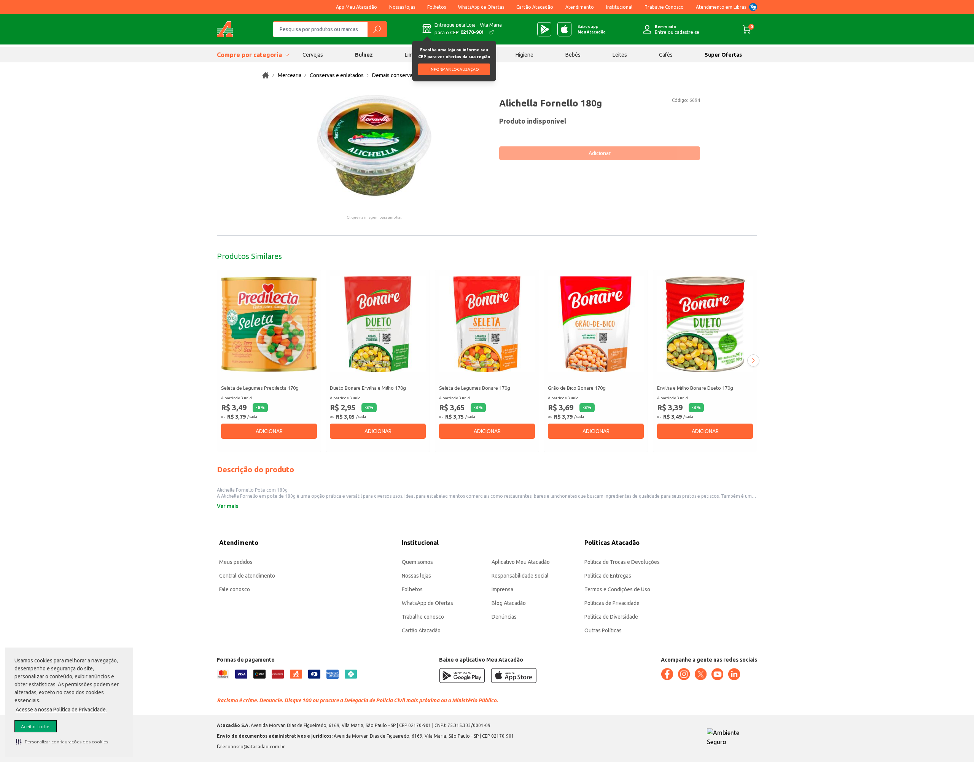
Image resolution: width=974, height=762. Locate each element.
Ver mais (227, 506)
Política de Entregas (607, 576)
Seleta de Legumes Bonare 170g (474, 388)
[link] (265, 75)
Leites (620, 55)
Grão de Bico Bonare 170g (577, 388)
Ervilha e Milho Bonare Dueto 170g (695, 388)
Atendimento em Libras (721, 7)
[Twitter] (700, 674)
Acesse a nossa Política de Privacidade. (61, 709)
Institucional (619, 7)
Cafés (666, 55)
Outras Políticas (603, 630)
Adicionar (600, 153)
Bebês (573, 55)
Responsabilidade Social (520, 576)
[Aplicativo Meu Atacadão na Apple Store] (564, 29)
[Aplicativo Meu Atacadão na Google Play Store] (544, 29)
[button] (62, 741)
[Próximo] (753, 360)
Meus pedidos (236, 562)
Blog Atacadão (509, 603)
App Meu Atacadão (356, 7)
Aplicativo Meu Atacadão (521, 562)
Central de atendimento (247, 576)
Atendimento (579, 7)
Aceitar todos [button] (35, 726)
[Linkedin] (734, 674)
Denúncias (504, 617)
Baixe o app (592, 29)
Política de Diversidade (611, 617)
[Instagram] (684, 674)
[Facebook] (667, 674)
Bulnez (364, 55)
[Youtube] (717, 674)
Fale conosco (234, 589)
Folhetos (436, 7)
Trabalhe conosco (423, 617)
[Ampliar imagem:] (374, 145)
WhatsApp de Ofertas (481, 7)
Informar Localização (454, 69)
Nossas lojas (402, 7)
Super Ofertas (723, 55)
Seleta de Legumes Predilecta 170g (260, 388)
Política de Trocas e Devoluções (622, 562)
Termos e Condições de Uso (617, 589)
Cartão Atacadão (534, 7)
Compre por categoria (249, 54)
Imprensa (502, 589)
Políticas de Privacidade (612, 603)
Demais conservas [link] (393, 75)
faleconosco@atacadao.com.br (251, 746)
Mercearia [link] (289, 75)
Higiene (524, 55)
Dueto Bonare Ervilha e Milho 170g (368, 388)
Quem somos (417, 562)
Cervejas (312, 55)
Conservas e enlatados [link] (337, 75)
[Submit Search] (377, 29)
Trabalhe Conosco (664, 7)
